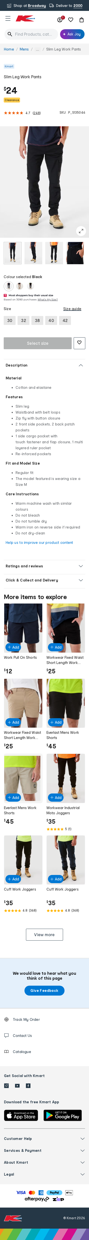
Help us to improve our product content (39, 542)
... (37, 49)
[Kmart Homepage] (25, 18)
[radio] (13, 253)
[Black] (9, 286)
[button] (7, 18)
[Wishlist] (71, 20)
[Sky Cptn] (30, 286)
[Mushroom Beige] (19, 286)
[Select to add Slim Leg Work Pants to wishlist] (79, 343)
